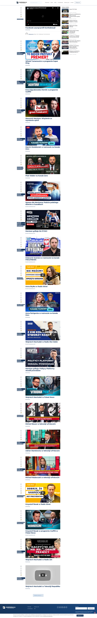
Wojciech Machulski (19, 333)
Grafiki (55, 2)
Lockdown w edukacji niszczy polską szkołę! (74, 36)
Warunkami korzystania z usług (84, 612)
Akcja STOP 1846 (73, 9)
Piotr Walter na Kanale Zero (36, 176)
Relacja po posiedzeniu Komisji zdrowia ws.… (74, 52)
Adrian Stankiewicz (19, 442)
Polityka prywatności (47, 616)
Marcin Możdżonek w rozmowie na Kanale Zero (42, 148)
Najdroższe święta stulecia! (73, 26)
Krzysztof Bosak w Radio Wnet (38, 504)
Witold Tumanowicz (20, 53)
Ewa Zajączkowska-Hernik (20, 82)
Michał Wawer (20, 415)
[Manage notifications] (95, 613)
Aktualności (47, 2)
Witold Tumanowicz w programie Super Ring (41, 62)
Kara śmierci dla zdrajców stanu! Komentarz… (74, 41)
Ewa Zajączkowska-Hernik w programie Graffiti (41, 91)
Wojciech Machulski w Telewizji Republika (42, 586)
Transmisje (29, 606)
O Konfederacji (60, 2)
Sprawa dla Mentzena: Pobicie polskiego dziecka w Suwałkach (41, 203)
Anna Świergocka (21, 304)
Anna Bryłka (20, 277)
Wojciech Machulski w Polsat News (39, 397)
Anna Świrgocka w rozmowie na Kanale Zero (41, 314)
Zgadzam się (80, 615)
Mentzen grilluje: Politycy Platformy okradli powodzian (39, 369)
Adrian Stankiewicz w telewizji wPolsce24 (42, 451)
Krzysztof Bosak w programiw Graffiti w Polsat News (41, 532)
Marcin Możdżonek (19, 139)
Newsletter (77, 606)
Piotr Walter (20, 167)
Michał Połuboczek (19, 469)
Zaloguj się (78, 2)
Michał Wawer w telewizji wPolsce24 (40, 424)
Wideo (52, 2)
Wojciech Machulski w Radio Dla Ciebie (41, 342)
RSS (35, 608)
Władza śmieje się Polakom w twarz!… (73, 21)
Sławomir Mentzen (19, 110)
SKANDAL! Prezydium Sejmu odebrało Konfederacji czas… (74, 47)
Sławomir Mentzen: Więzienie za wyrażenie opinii (38, 119)
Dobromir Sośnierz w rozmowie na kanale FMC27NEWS (42, 259)
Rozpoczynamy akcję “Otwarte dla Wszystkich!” (74, 31)
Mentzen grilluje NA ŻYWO (36, 231)
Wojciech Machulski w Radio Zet (38, 560)
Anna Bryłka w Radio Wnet (36, 286)
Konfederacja (20, 19)
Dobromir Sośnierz (19, 249)
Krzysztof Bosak (21, 495)
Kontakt (72, 2)
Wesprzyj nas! (66, 2)
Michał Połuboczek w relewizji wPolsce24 (42, 477)
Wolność (19, 112)
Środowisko (20, 169)
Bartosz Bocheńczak (20, 224)
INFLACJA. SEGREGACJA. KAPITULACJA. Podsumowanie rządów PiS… (75, 16)
